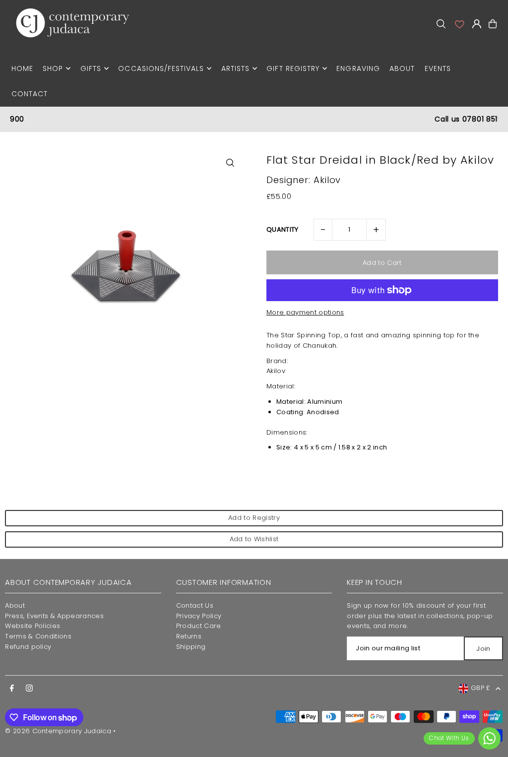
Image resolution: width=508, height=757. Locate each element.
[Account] (459, 24)
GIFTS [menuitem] (90, 68)
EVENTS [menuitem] (438, 68)
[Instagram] (29, 689)
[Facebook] (12, 689)
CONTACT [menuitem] (29, 94)
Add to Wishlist (254, 539)
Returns (188, 636)
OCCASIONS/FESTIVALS (161, 68)
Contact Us (194, 605)
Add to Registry (254, 517)
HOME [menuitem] (22, 68)
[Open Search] (441, 23)
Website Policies (32, 626)
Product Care (198, 626)
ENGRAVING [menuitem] (358, 68)
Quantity (282, 229)
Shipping (191, 646)
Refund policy (28, 646)
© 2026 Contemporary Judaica (58, 731)
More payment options (305, 312)
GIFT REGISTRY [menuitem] (292, 68)
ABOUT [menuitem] (402, 68)
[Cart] (493, 23)
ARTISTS (235, 68)
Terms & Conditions (38, 636)
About (15, 605)
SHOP (53, 68)
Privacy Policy (199, 616)
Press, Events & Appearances (54, 616)
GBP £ (481, 688)
